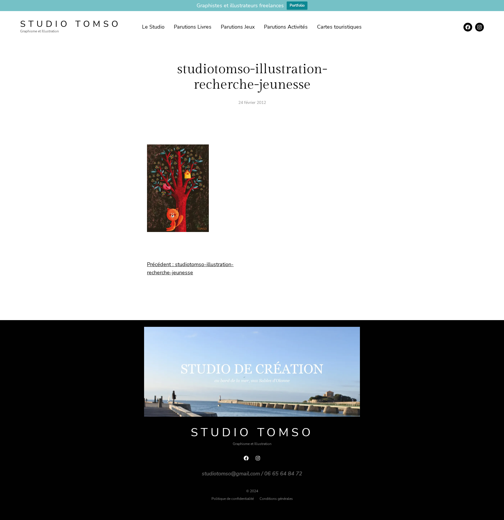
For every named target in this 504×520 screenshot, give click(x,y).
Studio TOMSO (70, 24)
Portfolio (297, 5)
